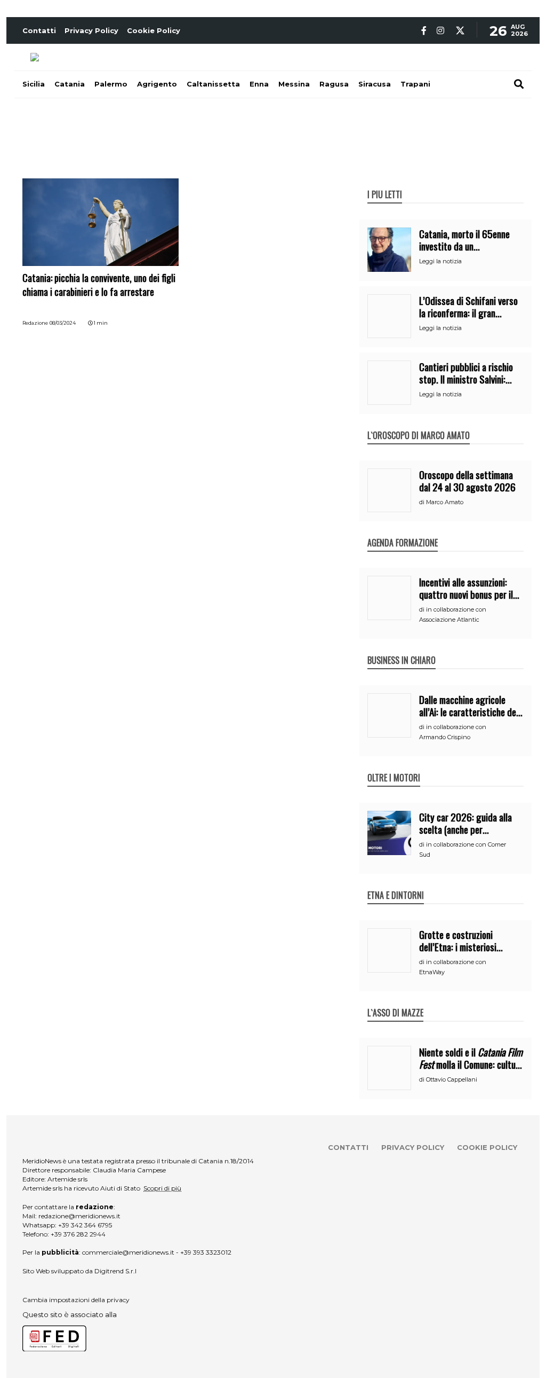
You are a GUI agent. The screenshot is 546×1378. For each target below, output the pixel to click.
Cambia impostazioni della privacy (76, 1300)
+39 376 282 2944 (78, 1234)
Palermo (110, 84)
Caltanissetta (213, 84)
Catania (69, 84)
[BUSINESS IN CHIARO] (401, 649)
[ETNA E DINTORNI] (395, 884)
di (422, 502)
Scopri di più (162, 1188)
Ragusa (334, 84)
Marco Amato (444, 502)
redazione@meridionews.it (79, 1216)
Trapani (415, 84)
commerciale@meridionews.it (128, 1252)
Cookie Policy (153, 30)
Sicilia (33, 84)
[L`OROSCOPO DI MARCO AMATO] (418, 424)
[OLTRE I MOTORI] (393, 766)
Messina (294, 84)
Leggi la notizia (440, 261)
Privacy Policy (91, 30)
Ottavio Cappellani (451, 1079)
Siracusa (374, 84)
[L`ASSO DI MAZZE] (395, 1001)
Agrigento (157, 84)
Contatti (39, 30)
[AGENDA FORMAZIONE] (402, 531)
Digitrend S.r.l (115, 1271)
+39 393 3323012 (205, 1252)
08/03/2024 (63, 323)
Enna (259, 84)
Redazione (35, 323)
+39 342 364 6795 (85, 1225)
